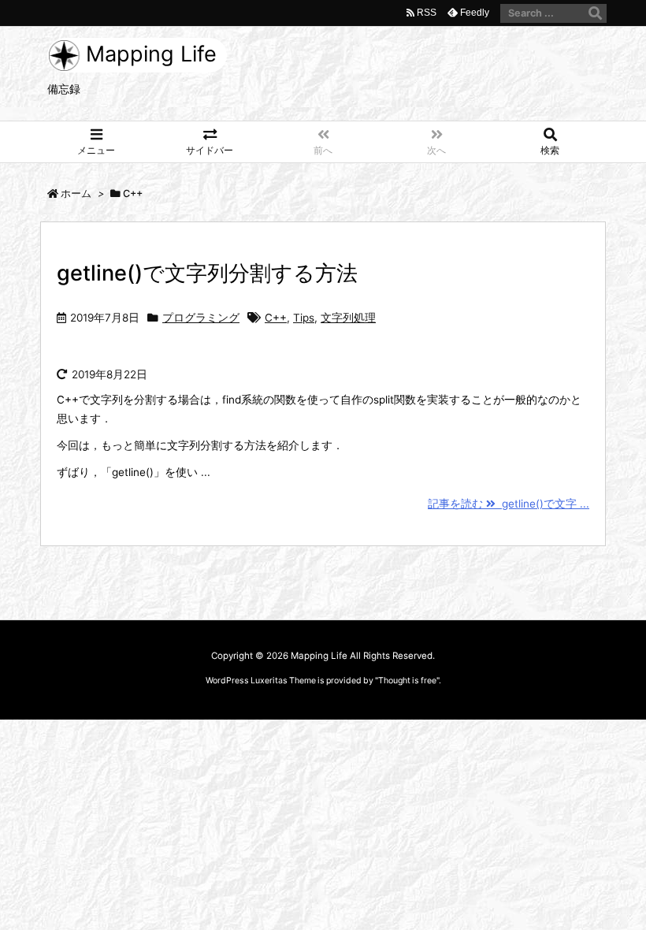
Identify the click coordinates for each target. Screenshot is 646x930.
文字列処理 (348, 317)
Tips (303, 317)
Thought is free (407, 680)
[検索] (595, 13)
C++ (276, 317)
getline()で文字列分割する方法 (207, 273)
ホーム (76, 193)
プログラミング (200, 317)
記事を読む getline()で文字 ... (508, 503)
